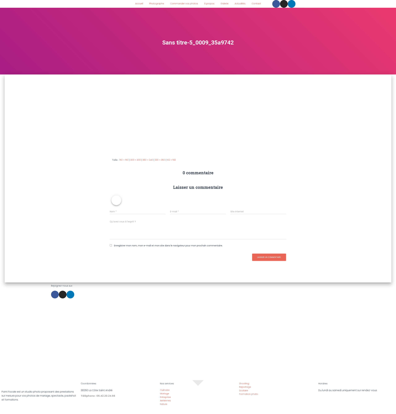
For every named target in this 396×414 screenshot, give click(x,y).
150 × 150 (124, 159)
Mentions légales (183, 410)
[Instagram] (284, 4)
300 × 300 (135, 159)
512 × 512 (171, 159)
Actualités (240, 3)
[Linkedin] (291, 4)
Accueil (139, 3)
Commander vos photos (184, 3)
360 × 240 (147, 159)
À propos (209, 3)
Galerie (224, 3)
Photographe (156, 3)
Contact (256, 3)
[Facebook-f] (276, 4)
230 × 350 (160, 159)
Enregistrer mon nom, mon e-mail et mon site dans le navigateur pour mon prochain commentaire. (168, 245)
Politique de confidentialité (210, 410)
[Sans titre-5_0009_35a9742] (149, 113)
